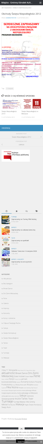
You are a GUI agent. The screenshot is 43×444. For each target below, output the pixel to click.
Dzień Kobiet (19, 376)
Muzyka (30, 384)
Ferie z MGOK (5, 379)
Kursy (13, 385)
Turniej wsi (11, 405)
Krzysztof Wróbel (21, 419)
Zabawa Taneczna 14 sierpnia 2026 (24, 251)
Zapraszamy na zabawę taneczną (23, 230)
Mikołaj (17, 385)
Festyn (12, 379)
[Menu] (40, 2)
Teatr (13, 238)
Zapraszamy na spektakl (20, 240)
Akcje (34, 370)
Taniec (5, 343)
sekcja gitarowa (6, 396)
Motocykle (23, 385)
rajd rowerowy (27, 387)
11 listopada (9, 88)
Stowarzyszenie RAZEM (11, 398)
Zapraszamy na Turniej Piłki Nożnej (23, 219)
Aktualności (7, 8)
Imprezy (13, 227)
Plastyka (21, 388)
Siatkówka (30, 396)
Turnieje (14, 217)
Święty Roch (6, 407)
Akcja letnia (29, 370)
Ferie (5, 298)
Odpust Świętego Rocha (11, 323)
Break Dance (7, 288)
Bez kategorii (7, 283)
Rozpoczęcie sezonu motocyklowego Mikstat (22, 390)
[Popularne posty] (17, 211)
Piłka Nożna (12, 387)
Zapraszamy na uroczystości (21, 262)
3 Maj (4, 370)
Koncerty (21, 259)
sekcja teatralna (15, 396)
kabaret (18, 382)
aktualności (8, 373)
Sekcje (5, 328)
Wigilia (27, 405)
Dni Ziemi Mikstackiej (10, 293)
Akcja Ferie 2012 (22, 370)
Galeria (5, 303)
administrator (11, 18)
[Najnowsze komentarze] (27, 211)
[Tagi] (37, 211)
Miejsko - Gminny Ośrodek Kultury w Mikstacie (16, 2)
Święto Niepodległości (22, 8)
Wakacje (6, 358)
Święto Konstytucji (9, 333)
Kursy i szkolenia (9, 318)
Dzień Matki (29, 376)
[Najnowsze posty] (7, 211)
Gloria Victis (18, 379)
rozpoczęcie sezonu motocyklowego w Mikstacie (20, 393)
